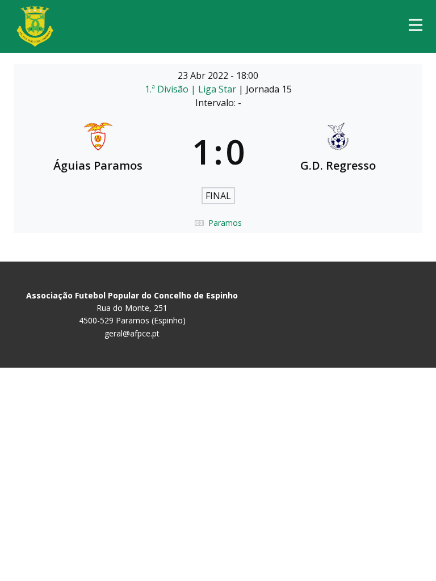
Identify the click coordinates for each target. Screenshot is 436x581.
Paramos (225, 222)
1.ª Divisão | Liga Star (191, 89)
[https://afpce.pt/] (35, 26)
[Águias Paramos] (98, 151)
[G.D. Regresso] (338, 151)
